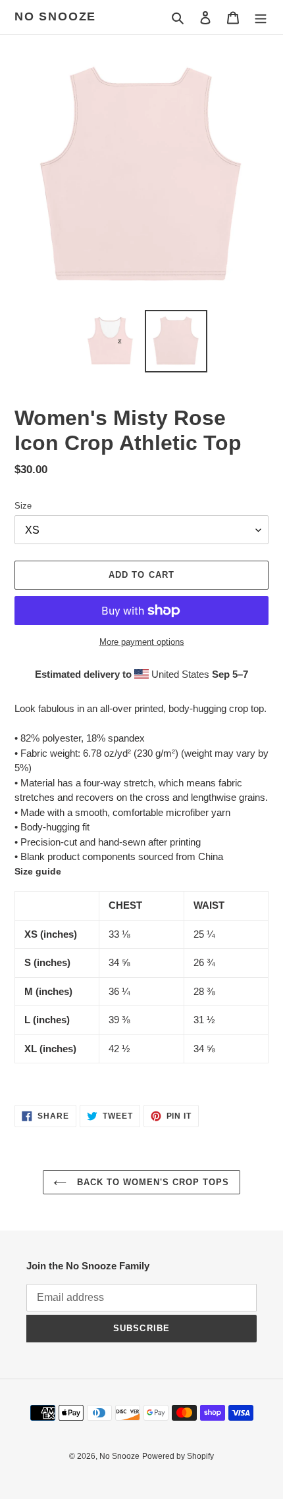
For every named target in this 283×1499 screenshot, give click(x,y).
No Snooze (55, 16)
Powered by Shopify (178, 1456)
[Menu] (260, 17)
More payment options (141, 642)
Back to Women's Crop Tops (151, 1182)
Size (23, 506)
